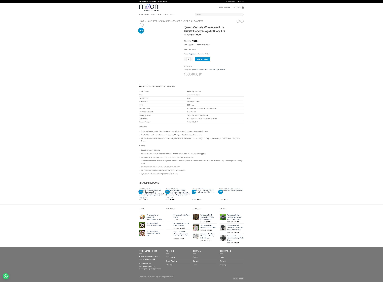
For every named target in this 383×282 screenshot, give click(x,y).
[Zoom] (142, 25)
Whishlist (169, 265)
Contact (166, 14)
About (153, 14)
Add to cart (202, 59)
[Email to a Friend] (193, 74)
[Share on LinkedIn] (200, 74)
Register (192, 54)
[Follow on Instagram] (239, 1)
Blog (172, 14)
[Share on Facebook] (186, 74)
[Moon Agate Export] (149, 7)
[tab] (143, 86)
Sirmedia (171, 277)
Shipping (223, 265)
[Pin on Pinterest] (196, 74)
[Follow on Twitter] (241, 1)
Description (143, 86)
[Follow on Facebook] (237, 1)
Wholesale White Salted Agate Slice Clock (231, 191)
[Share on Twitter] (189, 74)
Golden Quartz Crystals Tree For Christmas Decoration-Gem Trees (203, 191)
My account (170, 257)
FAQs (222, 257)
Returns (223, 261)
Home (141, 14)
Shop (146, 14)
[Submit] (241, 14)
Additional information (157, 86)
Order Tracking (171, 261)
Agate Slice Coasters (193, 21)
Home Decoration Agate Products (163, 21)
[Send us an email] (242, 1)
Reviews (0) (171, 86)
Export (159, 14)
